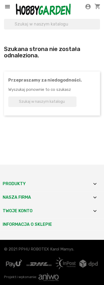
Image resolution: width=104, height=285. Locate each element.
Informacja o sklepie (27, 224)
